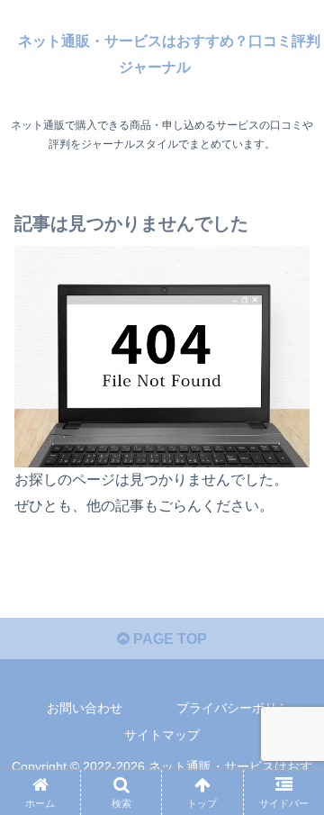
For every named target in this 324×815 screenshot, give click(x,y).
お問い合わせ (84, 708)
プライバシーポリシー (239, 708)
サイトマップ (162, 735)
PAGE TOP (168, 639)
